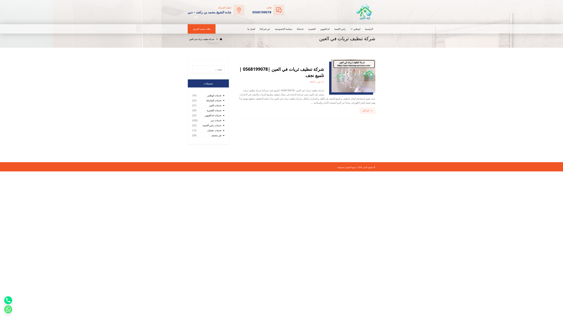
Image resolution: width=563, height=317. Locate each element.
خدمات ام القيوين (213, 115)
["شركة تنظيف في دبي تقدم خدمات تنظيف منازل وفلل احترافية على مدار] (364, 12)
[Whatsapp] (8, 309)
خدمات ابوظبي (214, 95)
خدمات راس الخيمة (212, 125)
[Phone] (8, 300)
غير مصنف (216, 135)
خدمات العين (215, 105)
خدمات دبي (216, 120)
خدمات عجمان (214, 130)
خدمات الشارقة (214, 100)
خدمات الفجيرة (214, 110)
